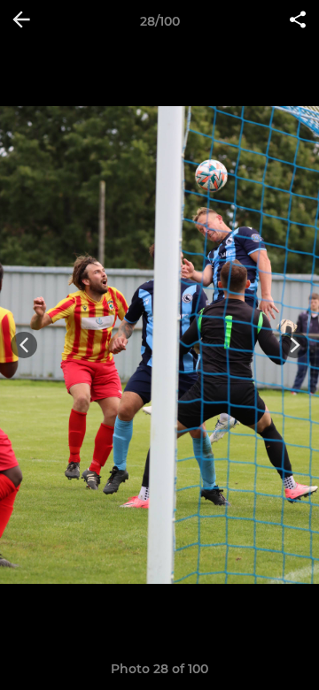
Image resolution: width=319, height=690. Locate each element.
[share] (297, 21)
